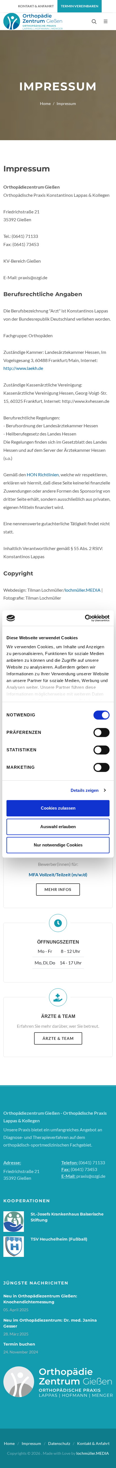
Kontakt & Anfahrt (93, 1443)
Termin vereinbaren (79, 6)
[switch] (101, 732)
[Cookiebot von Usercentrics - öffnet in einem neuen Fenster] (85, 618)
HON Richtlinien (43, 474)
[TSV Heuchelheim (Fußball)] (13, 1245)
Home (45, 103)
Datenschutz (59, 1443)
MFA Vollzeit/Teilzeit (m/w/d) (58, 874)
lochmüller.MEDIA (83, 590)
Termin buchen (19, 1344)
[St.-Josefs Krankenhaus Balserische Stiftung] (13, 1220)
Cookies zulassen (58, 808)
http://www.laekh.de (23, 368)
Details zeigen (85, 790)
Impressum (31, 1443)
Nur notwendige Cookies (58, 845)
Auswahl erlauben (58, 826)
